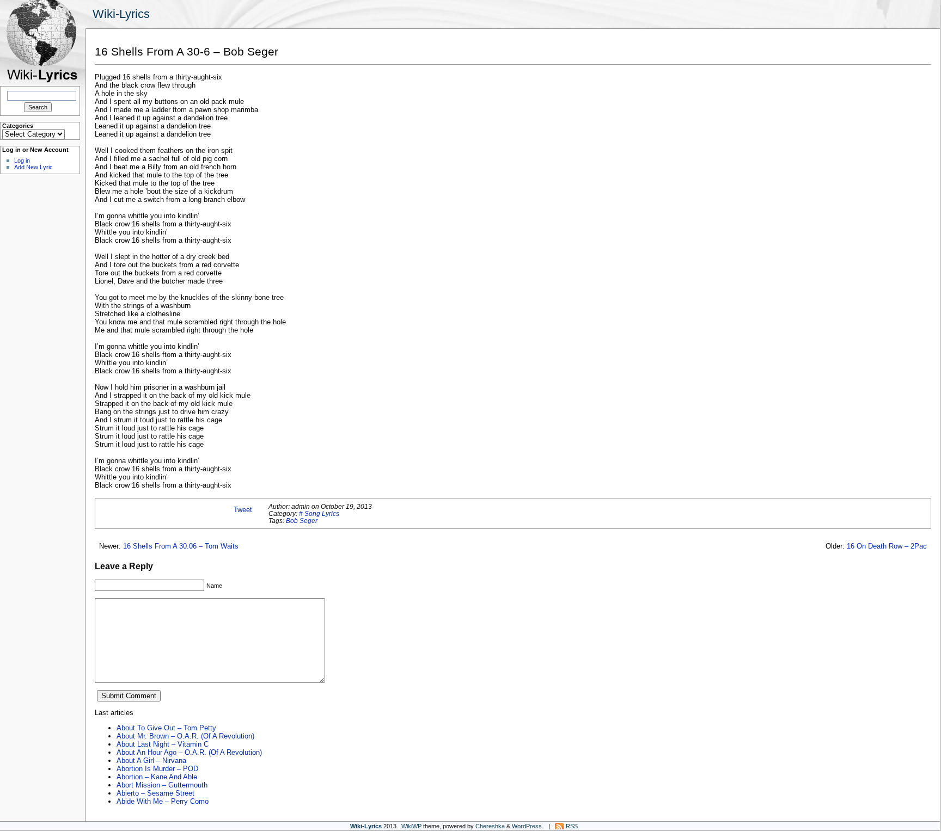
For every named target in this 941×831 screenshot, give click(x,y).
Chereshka (490, 826)
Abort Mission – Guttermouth (162, 785)
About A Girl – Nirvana (151, 760)
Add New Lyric (33, 167)
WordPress (527, 826)
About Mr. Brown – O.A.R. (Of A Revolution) (185, 736)
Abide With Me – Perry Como (163, 801)
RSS (572, 826)
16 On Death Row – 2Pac (887, 546)
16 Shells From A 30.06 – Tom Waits (181, 546)
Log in (22, 160)
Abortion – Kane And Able (157, 777)
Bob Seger (301, 520)
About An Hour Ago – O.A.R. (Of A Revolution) (189, 752)
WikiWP (411, 826)
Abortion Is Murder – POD (157, 769)
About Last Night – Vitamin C (163, 744)
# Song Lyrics (319, 513)
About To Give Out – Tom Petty (166, 728)
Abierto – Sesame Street (155, 793)
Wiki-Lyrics (121, 14)
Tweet (243, 510)
